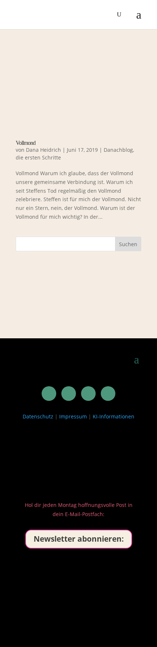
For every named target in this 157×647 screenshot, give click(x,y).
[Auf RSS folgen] (108, 393)
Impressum (73, 416)
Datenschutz (38, 416)
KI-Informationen (113, 416)
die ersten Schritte (38, 157)
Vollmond (25, 143)
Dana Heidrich (43, 149)
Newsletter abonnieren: (79, 539)
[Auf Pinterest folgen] (68, 393)
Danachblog (118, 149)
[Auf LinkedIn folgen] (49, 393)
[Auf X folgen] (88, 393)
